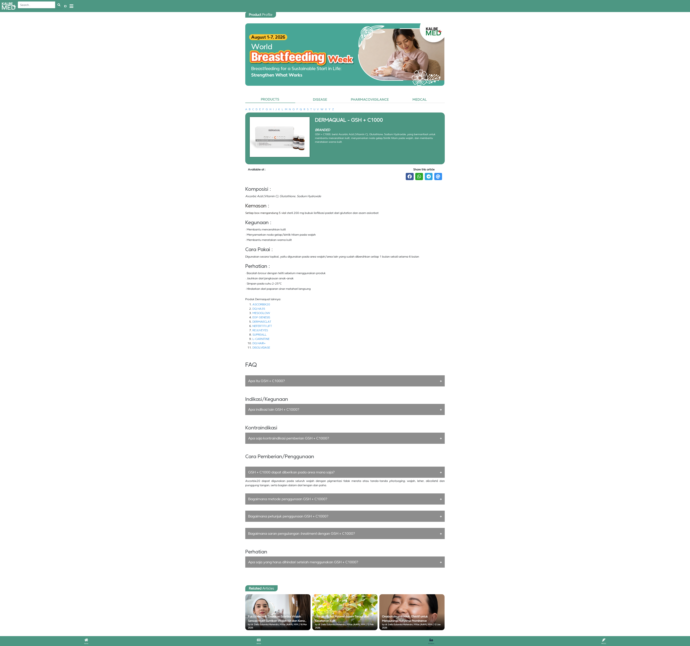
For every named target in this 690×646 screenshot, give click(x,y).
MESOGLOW (261, 313)
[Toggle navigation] (71, 6)
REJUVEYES (260, 330)
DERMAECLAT (261, 321)
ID (65, 6)
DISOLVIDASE (261, 347)
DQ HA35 (258, 308)
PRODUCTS (270, 99)
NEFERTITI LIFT (262, 326)
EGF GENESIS (261, 317)
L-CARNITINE (261, 339)
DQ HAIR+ (259, 343)
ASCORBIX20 (261, 304)
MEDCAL (420, 99)
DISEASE (320, 99)
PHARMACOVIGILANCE (370, 99)
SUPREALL (259, 334)
